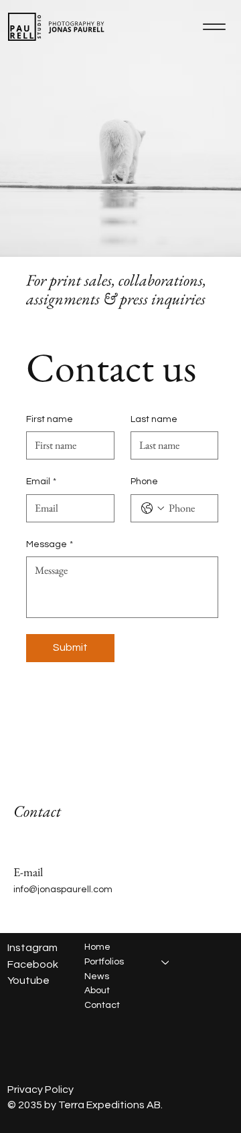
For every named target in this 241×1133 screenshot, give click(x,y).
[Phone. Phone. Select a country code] (152, 508)
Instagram (32, 947)
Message (49, 544)
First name (49, 419)
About (97, 990)
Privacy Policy (40, 1089)
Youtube (28, 980)
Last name (154, 419)
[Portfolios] (166, 962)
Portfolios (104, 961)
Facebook (32, 964)
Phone (144, 481)
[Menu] (214, 27)
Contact (102, 1005)
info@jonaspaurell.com (62, 889)
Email (41, 481)
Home (97, 947)
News (96, 976)
